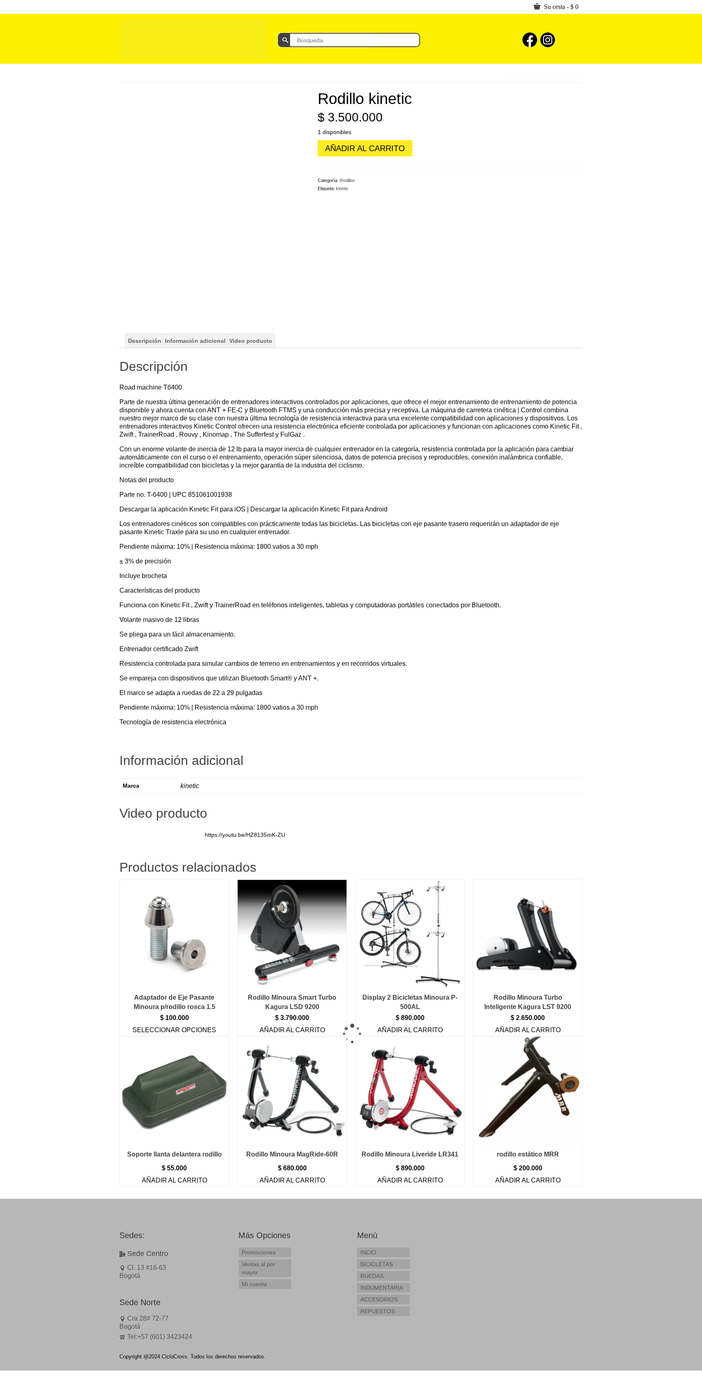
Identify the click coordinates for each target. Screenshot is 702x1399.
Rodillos (347, 180)
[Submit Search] (284, 40)
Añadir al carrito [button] (292, 1030)
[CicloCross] (192, 39)
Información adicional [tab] (195, 341)
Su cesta (560, 6)
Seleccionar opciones (174, 1030)
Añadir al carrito (365, 148)
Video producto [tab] (250, 341)
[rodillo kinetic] (174, 297)
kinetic (342, 188)
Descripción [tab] (144, 341)
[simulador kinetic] (212, 182)
